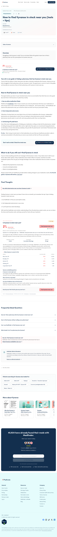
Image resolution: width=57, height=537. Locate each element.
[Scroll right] (53, 409)
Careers (41, 506)
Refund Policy (43, 501)
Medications (23, 492)
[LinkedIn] (54, 520)
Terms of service (43, 494)
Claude (14, 32)
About (38, 2)
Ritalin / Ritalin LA (8, 388)
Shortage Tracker (25, 490)
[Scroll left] (3, 409)
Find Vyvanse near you (46, 226)
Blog (22, 501)
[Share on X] (16, 14)
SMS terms (42, 497)
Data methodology (25, 497)
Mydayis (25, 380)
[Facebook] (43, 520)
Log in (46, 2)
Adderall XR (6, 380)
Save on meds (26, 2)
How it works (20, 2)
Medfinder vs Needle (25, 499)
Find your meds (5, 497)
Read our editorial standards (13, 359)
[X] (52, 520)
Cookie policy (43, 499)
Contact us (42, 503)
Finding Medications (7, 13)
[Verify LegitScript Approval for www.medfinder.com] (4, 522)
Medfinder (11, 103)
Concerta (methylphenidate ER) (38, 384)
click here (19, 174)
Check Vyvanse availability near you (12, 341)
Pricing (3, 492)
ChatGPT (7, 32)
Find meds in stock (25, 494)
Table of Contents (7, 44)
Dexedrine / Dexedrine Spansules (39, 380)
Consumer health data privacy (47, 492)
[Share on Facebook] (19, 14)
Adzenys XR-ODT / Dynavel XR (19, 384)
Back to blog (5, 6)
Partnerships (4, 494)
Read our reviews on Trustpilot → (28, 450)
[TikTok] (49, 520)
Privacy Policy (43, 490)
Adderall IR (16, 380)
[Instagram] (46, 520)
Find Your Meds (51, 2)
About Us (42, 488)
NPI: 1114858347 (5, 515)
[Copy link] (14, 14)
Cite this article (6, 367)
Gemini (20, 32)
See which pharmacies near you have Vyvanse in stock (17, 188)
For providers (33, 2)
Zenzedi (6, 384)
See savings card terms (47, 530)
